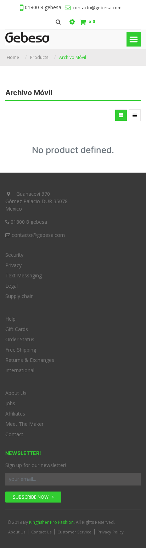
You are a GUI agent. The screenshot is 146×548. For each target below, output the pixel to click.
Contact (14, 434)
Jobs (10, 403)
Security (14, 254)
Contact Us (41, 532)
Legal (11, 285)
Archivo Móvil (72, 57)
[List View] (135, 115)
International (19, 370)
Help (10, 318)
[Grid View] (121, 115)
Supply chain (19, 296)
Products (39, 57)
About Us (16, 393)
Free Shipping (20, 349)
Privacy (13, 265)
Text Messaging (23, 275)
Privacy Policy (110, 532)
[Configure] (72, 22)
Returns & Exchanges (29, 360)
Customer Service (74, 532)
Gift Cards (16, 329)
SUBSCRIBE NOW (31, 497)
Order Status (19, 339)
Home (13, 57)
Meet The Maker (24, 424)
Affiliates (15, 413)
